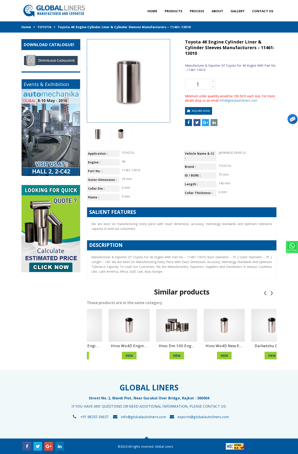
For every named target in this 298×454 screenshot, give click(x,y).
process (197, 11)
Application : (98, 153)
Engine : (94, 162)
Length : (191, 184)
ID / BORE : (193, 175)
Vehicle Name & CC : (199, 155)
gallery (238, 11)
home (152, 11)
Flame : (93, 197)
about (217, 11)
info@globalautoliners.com (238, 100)
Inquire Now (200, 111)
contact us (262, 11)
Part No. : (95, 171)
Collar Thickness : (198, 193)
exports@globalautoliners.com (203, 416)
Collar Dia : (96, 188)
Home (26, 27)
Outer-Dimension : (102, 180)
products (173, 11)
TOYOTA (44, 27)
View (111, 355)
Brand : (190, 167)
